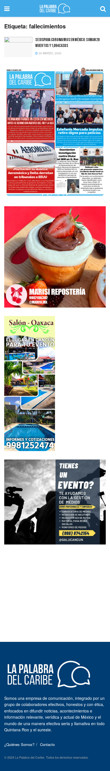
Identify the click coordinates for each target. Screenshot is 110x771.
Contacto (47, 744)
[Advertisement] (55, 588)
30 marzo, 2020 (49, 53)
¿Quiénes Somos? (19, 744)
